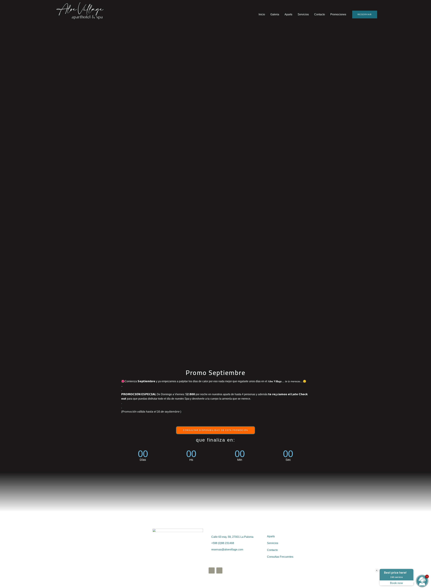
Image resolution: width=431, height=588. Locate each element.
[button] (215, 430)
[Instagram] (219, 570)
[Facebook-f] (212, 570)
